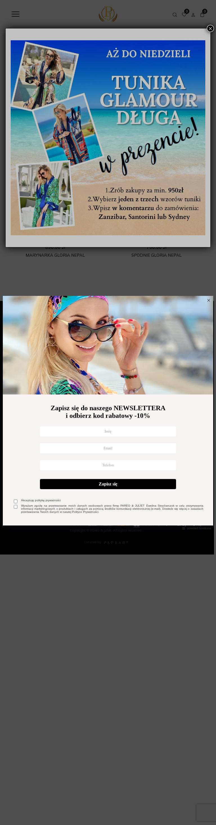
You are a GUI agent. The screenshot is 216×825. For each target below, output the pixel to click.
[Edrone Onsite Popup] (108, 412)
